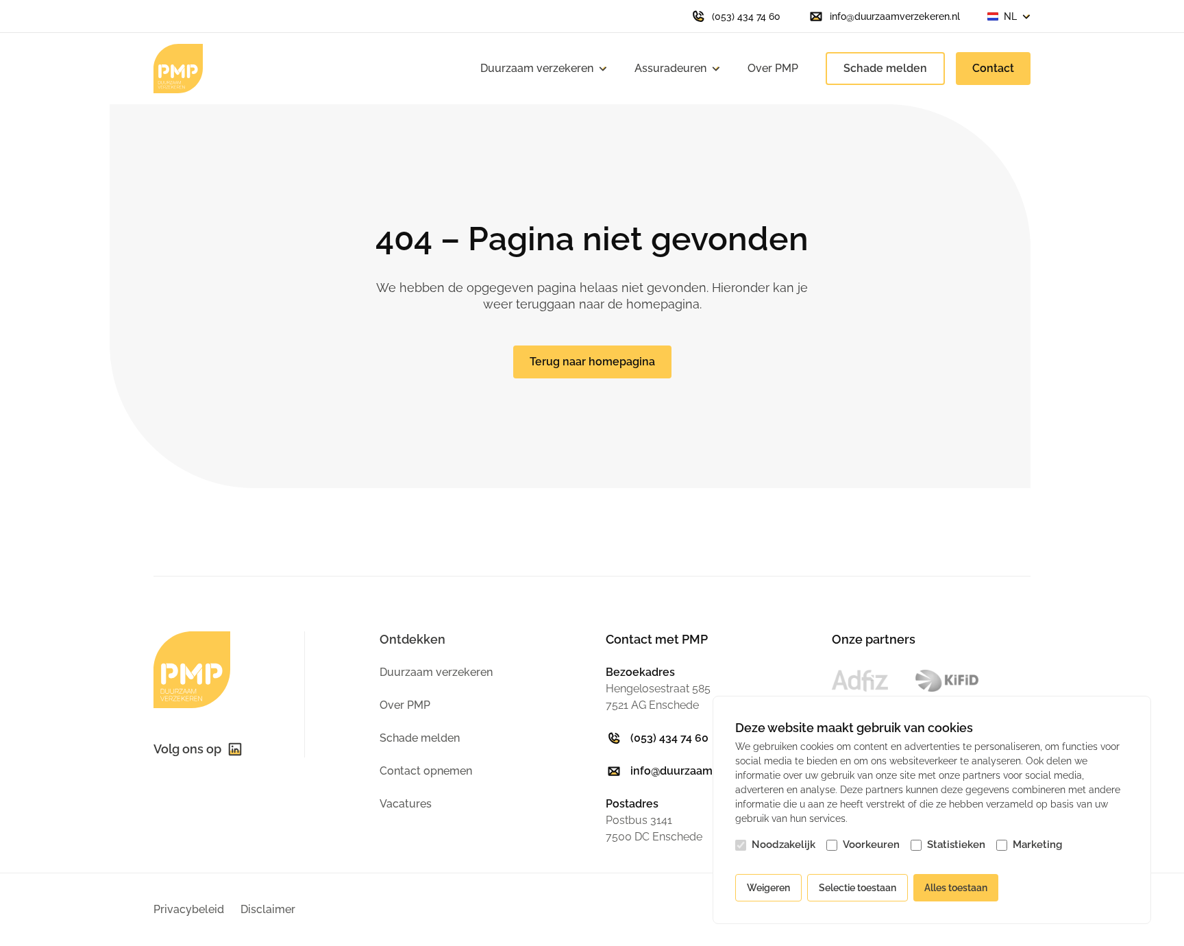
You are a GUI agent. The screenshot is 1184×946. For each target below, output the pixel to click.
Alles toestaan (955, 887)
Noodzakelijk (783, 844)
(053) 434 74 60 (669, 737)
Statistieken (956, 844)
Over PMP (773, 68)
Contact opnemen (426, 770)
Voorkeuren (871, 844)
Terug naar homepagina (592, 361)
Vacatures (406, 803)
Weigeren (768, 887)
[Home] (178, 68)
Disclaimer (268, 909)
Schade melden (885, 68)
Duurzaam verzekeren (536, 68)
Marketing (1037, 844)
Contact (993, 68)
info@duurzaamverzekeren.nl (707, 770)
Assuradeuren (670, 68)
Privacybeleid (188, 909)
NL (1010, 16)
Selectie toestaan (857, 887)
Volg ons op (187, 749)
